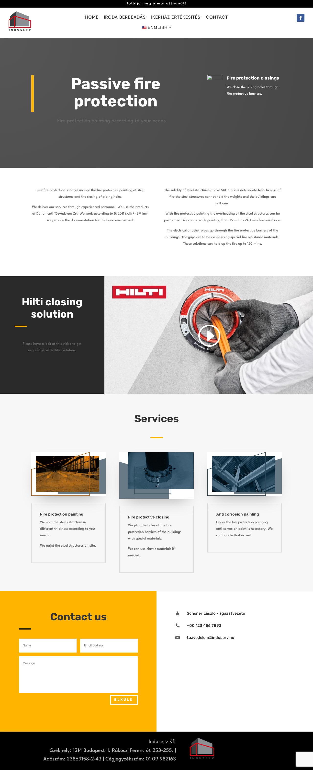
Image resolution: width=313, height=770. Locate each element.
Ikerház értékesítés (176, 17)
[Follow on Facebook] (300, 18)
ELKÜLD (123, 700)
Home (92, 17)
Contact (217, 17)
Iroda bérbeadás (125, 17)
